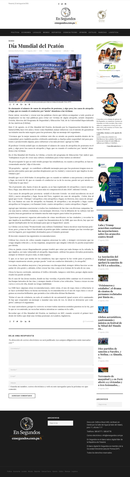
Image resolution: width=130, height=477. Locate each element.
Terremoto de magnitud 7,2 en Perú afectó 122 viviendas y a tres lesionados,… (110, 380)
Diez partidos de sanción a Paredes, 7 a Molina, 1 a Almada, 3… (110, 353)
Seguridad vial (56, 51)
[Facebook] (58, 4)
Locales (37, 32)
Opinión (83, 32)
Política (15, 32)
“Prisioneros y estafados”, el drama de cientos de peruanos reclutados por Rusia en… (110, 291)
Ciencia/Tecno (70, 32)
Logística (113, 32)
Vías (72, 51)
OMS (40, 51)
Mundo (46, 32)
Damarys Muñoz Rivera (16, 51)
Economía (26, 32)
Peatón (47, 51)
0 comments (89, 321)
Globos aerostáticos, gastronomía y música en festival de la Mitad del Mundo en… (110, 322)
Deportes (56, 32)
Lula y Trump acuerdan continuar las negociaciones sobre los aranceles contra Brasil (109, 230)
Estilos (92, 32)
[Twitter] (62, 4)
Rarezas (103, 32)
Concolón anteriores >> (115, 146)
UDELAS (66, 51)
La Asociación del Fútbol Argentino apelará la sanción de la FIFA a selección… (110, 261)
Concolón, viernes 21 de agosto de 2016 (109, 134)
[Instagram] (65, 4)
